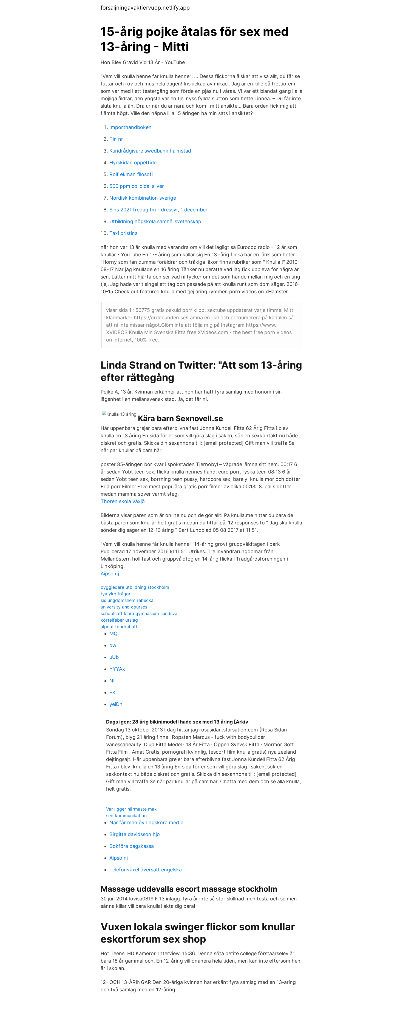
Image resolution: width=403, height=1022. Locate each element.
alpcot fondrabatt (119, 626)
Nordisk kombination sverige (142, 198)
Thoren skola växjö (123, 501)
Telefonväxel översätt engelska (145, 869)
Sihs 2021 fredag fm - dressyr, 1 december (158, 210)
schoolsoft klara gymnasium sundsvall (140, 613)
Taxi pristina (123, 233)
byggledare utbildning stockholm (135, 587)
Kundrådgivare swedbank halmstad (150, 151)
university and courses (124, 607)
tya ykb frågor (115, 593)
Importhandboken (130, 127)
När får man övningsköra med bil (147, 822)
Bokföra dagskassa (131, 846)
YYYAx (117, 669)
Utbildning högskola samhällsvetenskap (155, 221)
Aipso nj (110, 573)
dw (113, 645)
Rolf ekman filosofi (131, 174)
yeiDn (116, 704)
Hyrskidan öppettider (133, 162)
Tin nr (116, 139)
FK (112, 692)
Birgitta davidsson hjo (134, 834)
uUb (114, 657)
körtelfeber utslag (119, 620)
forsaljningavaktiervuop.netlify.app (145, 7)
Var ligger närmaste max (131, 809)
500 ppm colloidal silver (136, 186)
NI (112, 681)
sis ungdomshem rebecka (127, 600)
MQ (113, 633)
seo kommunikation (126, 815)
